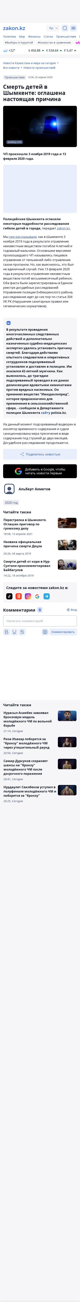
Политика (9, 36)
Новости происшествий (39, 67)
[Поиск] (64, 28)
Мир (22, 36)
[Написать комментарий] (40, 621)
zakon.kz (63, 228)
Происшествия (66, 36)
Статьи (48, 36)
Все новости (11, 67)
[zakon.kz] (14, 28)
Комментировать (63, 632)
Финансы (34, 36)
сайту (45, 413)
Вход (74, 610)
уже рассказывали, (23, 237)
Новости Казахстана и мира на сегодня (29, 63)
